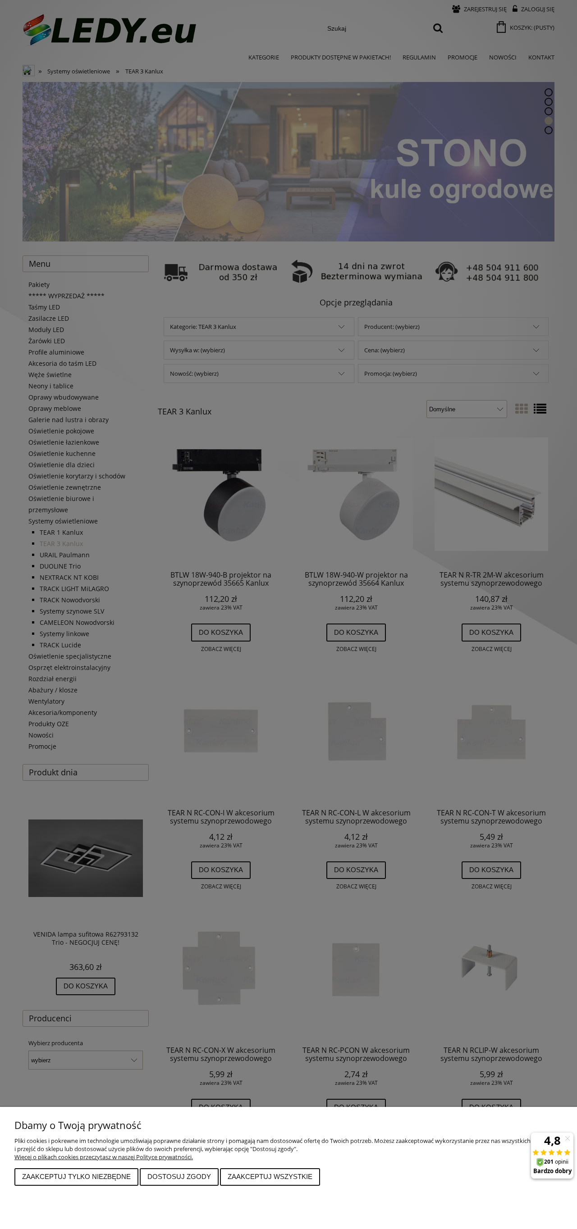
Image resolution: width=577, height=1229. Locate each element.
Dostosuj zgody (179, 1176)
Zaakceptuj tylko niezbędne (76, 1176)
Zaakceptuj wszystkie (270, 1176)
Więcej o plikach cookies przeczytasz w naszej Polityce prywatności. (103, 1157)
